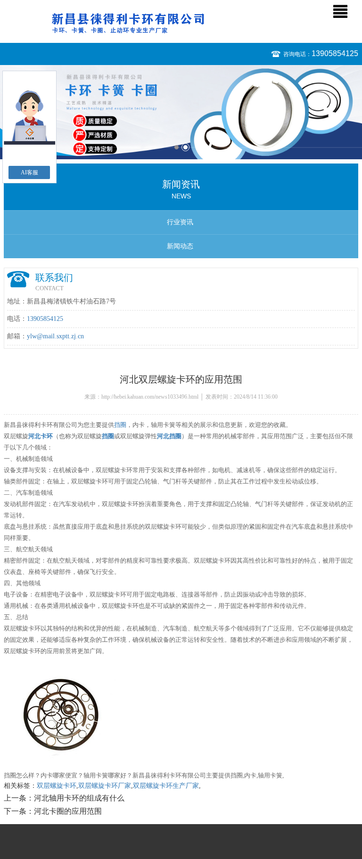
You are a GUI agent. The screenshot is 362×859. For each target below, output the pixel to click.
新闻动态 (180, 246)
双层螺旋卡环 (56, 785)
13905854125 (335, 53)
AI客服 (29, 172)
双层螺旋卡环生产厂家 (166, 785)
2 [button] (185, 147)
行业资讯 (180, 222)
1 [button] (176, 147)
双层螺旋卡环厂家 (104, 785)
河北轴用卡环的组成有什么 (79, 798)
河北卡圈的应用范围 (68, 811)
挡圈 (120, 424)
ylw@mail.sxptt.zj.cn (55, 336)
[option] (181, 112)
